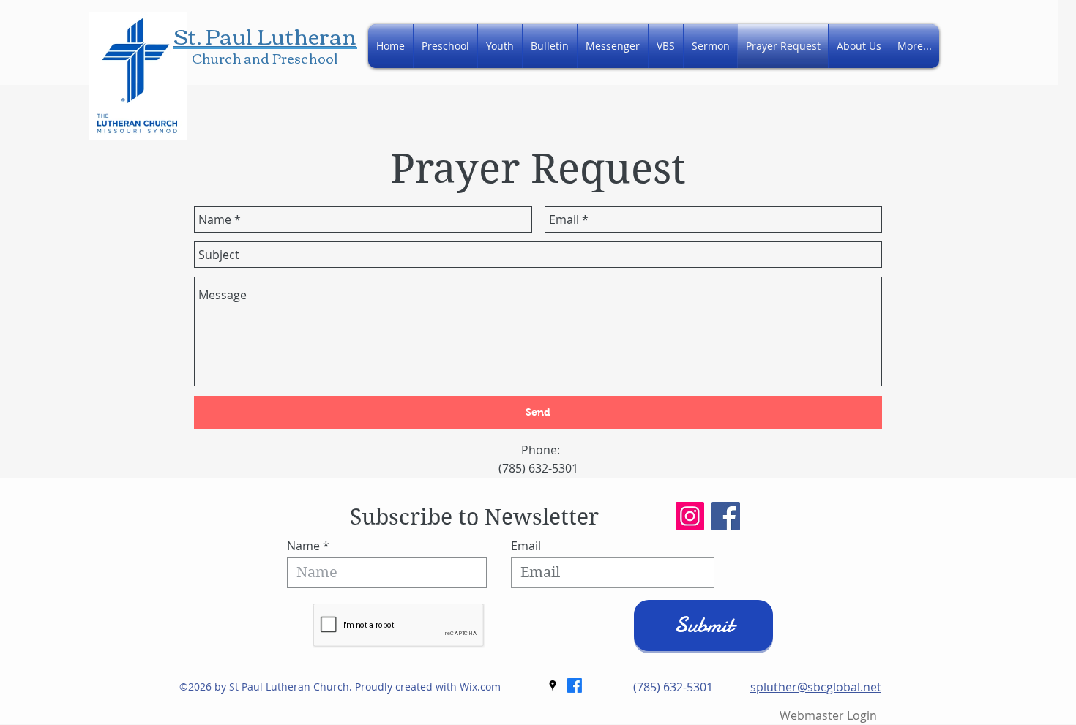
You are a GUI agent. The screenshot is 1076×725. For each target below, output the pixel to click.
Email (526, 546)
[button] (859, 46)
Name (303, 546)
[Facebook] (725, 516)
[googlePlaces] (552, 685)
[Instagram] (690, 516)
